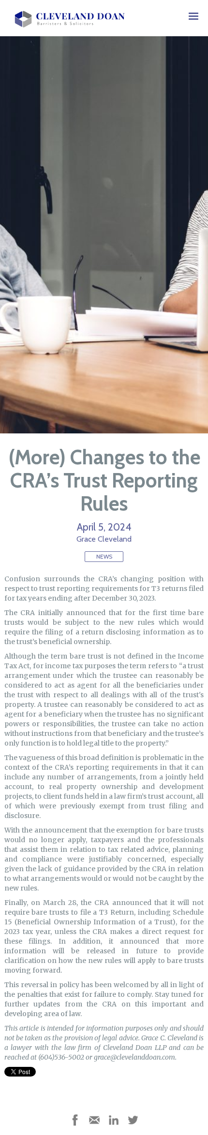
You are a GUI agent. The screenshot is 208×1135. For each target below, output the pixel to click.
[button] (193, 16)
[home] (67, 17)
